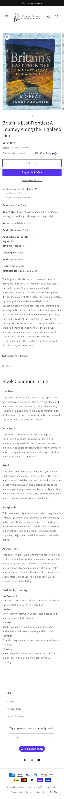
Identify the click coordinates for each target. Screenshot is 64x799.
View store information (18, 197)
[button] (6, 16)
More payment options (32, 180)
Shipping (5, 147)
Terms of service (33, 792)
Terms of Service (15, 716)
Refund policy (51, 787)
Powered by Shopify (34, 787)
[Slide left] (24, 116)
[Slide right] (39, 116)
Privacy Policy (14, 708)
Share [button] (9, 366)
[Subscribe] (50, 737)
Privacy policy (17, 792)
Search (10, 701)
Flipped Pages (19, 787)
